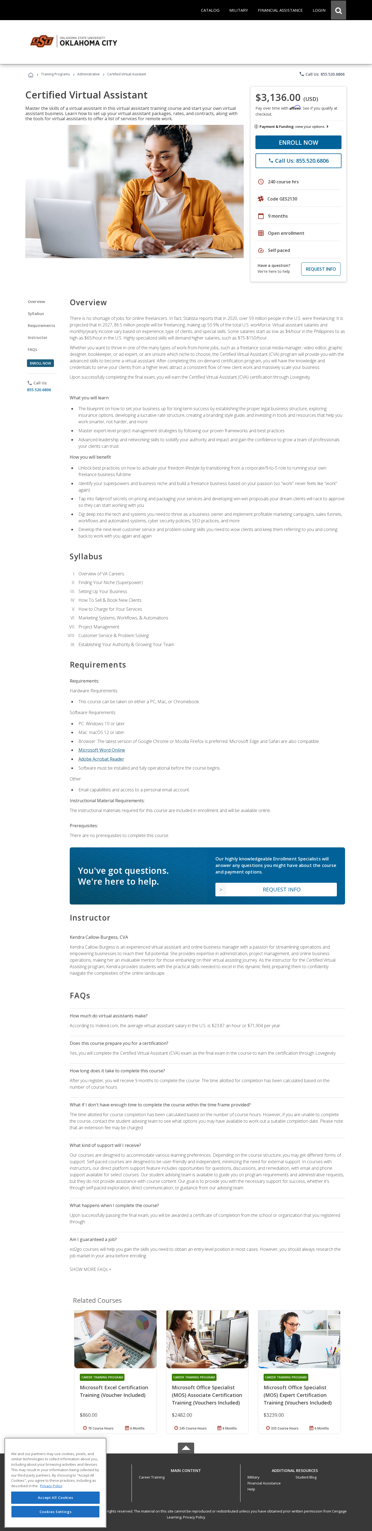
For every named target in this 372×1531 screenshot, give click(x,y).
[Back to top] (186, 1469)
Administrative (88, 74)
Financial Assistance (264, 1483)
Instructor (38, 337)
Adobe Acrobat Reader (101, 759)
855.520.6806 (39, 389)
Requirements (41, 325)
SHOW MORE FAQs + (90, 1269)
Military (254, 1477)
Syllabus (36, 313)
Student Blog (305, 1477)
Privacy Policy (194, 1517)
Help (251, 1489)
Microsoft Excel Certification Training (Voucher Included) (114, 1391)
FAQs (32, 349)
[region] (55, 1483)
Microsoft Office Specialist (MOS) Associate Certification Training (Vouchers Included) (207, 1395)
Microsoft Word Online (101, 750)
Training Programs (55, 74)
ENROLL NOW (298, 142)
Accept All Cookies (55, 1497)
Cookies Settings (55, 1511)
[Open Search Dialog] (338, 10)
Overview (36, 301)
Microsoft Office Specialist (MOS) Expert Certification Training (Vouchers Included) (298, 1395)
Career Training (151, 1477)
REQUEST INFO (321, 269)
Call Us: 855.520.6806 (321, 74)
